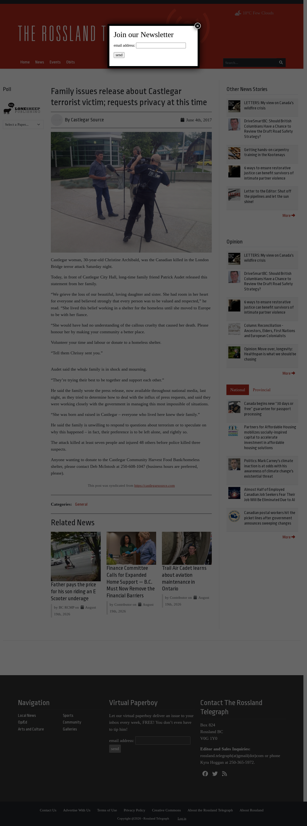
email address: (124, 45)
